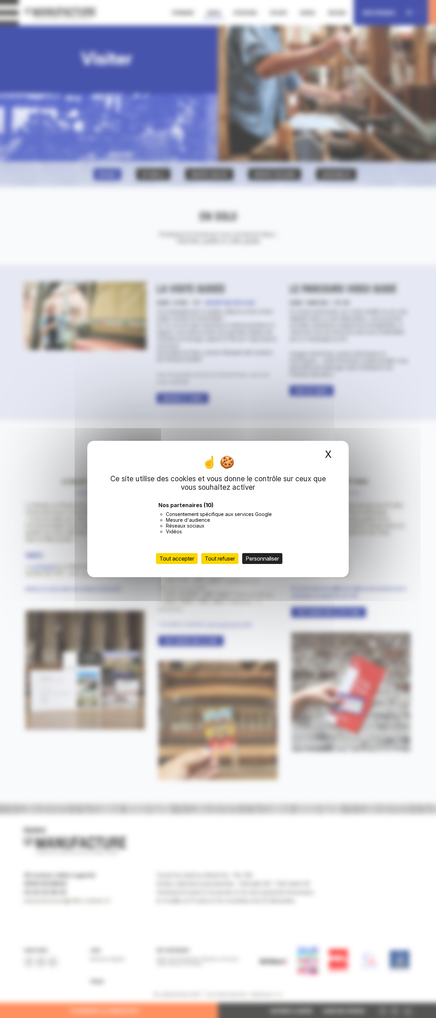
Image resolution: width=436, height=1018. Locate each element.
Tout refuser (220, 558)
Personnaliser (262, 558)
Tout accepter (176, 558)
